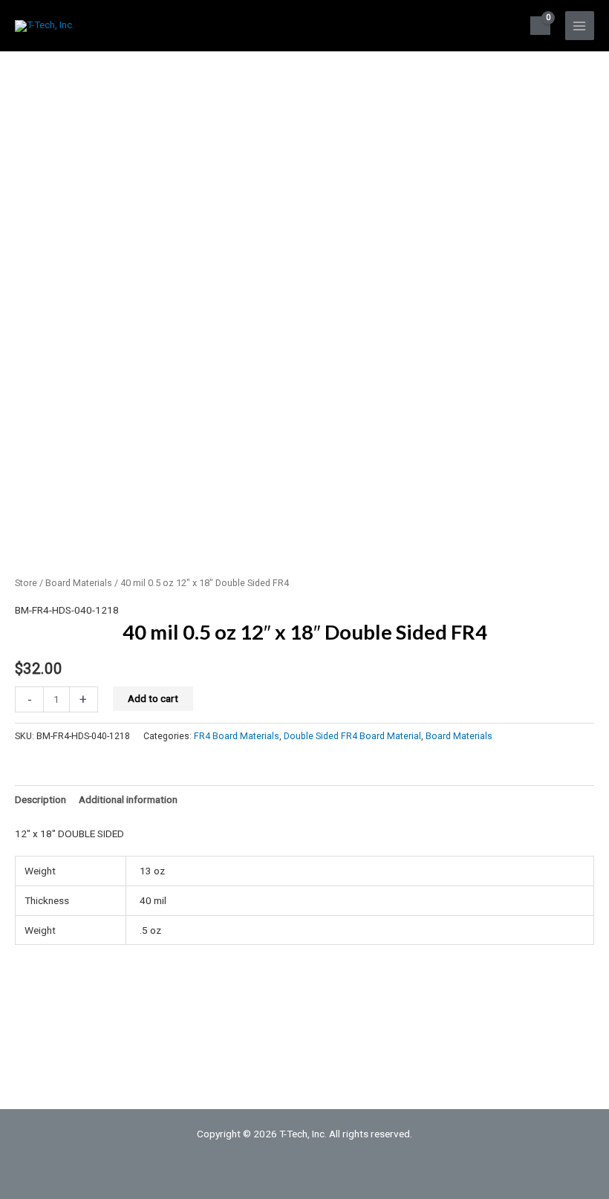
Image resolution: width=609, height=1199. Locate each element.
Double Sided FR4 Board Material (352, 736)
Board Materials (78, 582)
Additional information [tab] (128, 799)
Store (26, 582)
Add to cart (153, 698)
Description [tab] (40, 799)
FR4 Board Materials (236, 736)
